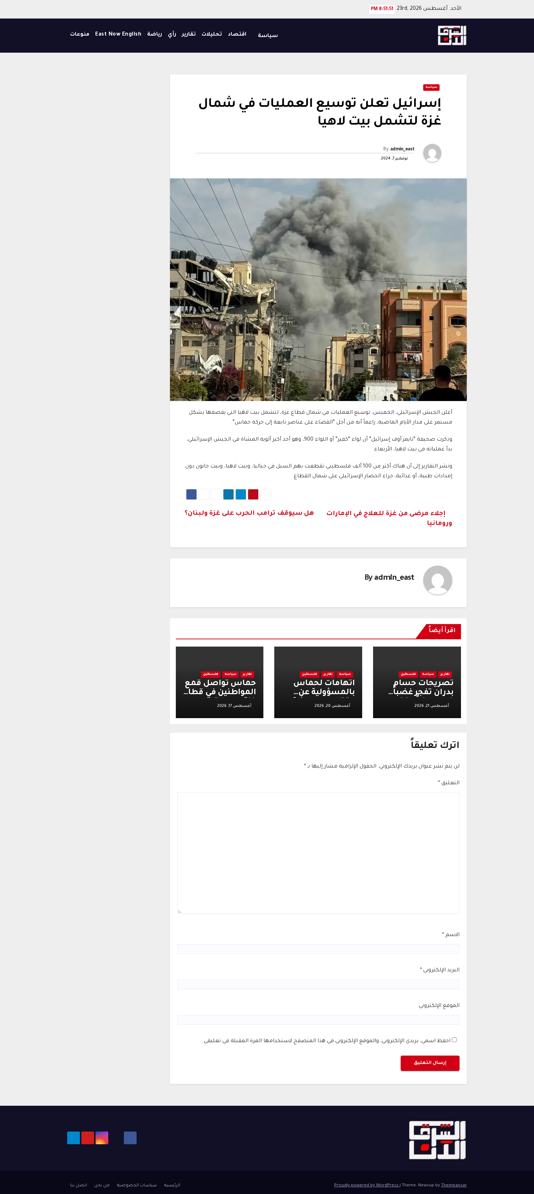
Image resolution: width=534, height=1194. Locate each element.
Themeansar (454, 1185)
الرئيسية (172, 1185)
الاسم (451, 935)
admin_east (402, 149)
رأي (172, 35)
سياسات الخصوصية (137, 1185)
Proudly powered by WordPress (367, 1185)
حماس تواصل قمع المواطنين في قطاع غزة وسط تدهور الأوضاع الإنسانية (219, 698)
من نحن (102, 1185)
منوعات (79, 35)
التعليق (449, 783)
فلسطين (408, 674)
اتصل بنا (78, 1185)
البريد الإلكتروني (440, 971)
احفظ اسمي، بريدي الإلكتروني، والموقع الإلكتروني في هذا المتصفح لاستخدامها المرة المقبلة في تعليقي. (326, 1041)
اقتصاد (237, 35)
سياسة (267, 36)
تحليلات (212, 35)
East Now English (118, 35)
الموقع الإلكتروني (439, 1006)
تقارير (189, 35)
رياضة (154, 35)
